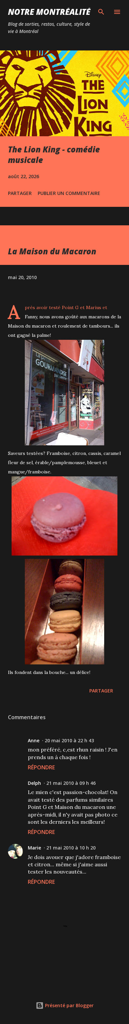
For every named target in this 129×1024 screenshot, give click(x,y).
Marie (34, 848)
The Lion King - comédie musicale (54, 154)
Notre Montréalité (49, 11)
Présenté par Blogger (69, 1005)
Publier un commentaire (69, 193)
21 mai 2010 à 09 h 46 (71, 783)
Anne (33, 740)
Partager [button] (20, 193)
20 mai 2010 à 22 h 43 (69, 740)
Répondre (41, 767)
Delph (34, 783)
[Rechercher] (101, 12)
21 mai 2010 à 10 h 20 (71, 848)
